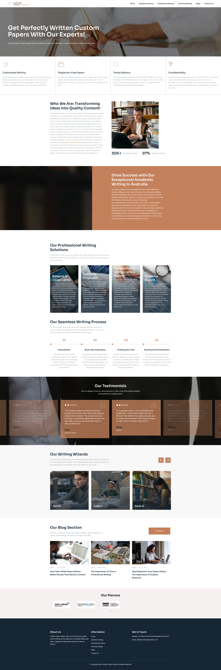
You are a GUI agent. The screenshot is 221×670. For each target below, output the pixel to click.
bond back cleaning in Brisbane (72, 142)
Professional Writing (165, 4)
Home (132, 4)
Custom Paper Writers (110, 664)
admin (52, 567)
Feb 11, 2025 (143, 567)
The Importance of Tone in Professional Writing (103, 573)
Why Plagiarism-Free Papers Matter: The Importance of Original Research (149, 574)
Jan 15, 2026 (61, 567)
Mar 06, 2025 (102, 567)
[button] (110, 611)
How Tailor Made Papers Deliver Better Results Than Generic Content (67, 573)
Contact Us (208, 4)
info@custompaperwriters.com (147, 640)
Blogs (198, 4)
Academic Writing (146, 4)
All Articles (159, 531)
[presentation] (161, 460)
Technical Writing (185, 4)
